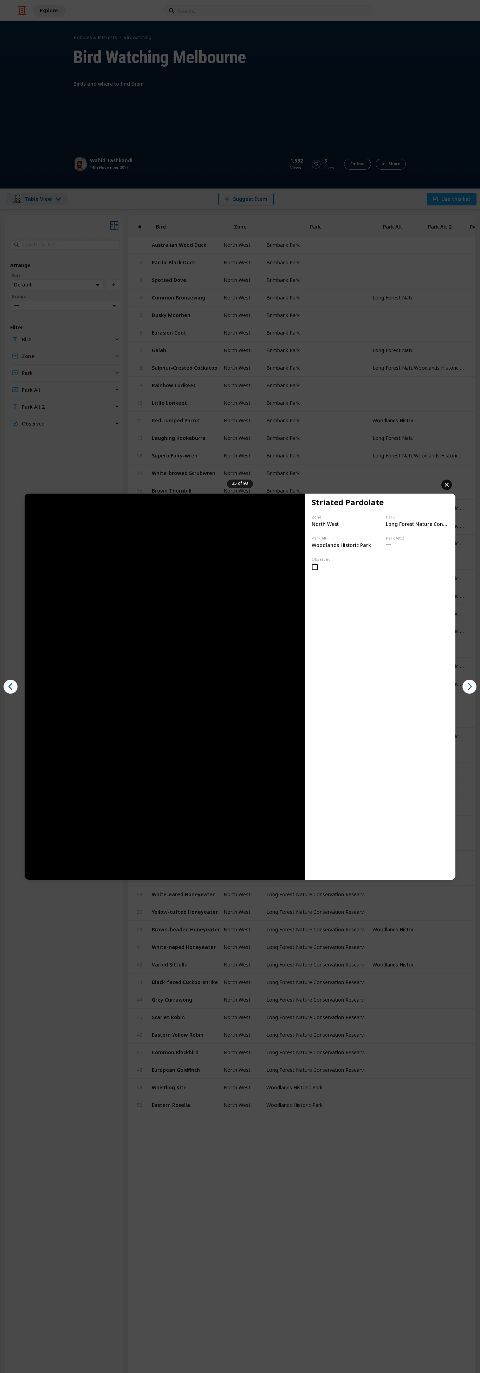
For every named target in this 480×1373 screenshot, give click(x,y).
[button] (11, 687)
